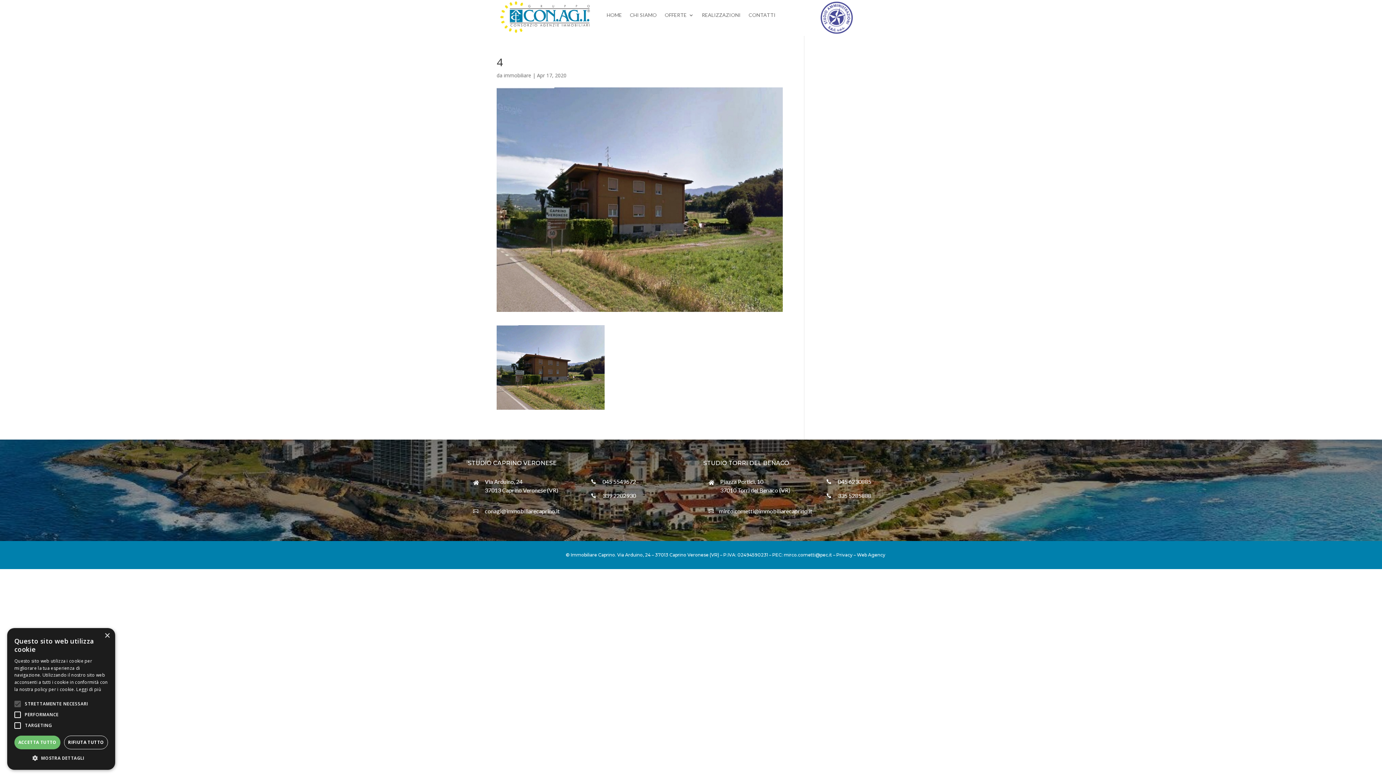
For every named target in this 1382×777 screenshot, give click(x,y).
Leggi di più (88, 689)
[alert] (61, 699)
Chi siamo (643, 15)
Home (614, 15)
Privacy (844, 555)
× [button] (107, 636)
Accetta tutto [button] (37, 742)
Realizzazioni (721, 15)
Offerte (676, 15)
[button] (61, 758)
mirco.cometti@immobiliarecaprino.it (765, 511)
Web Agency (871, 555)
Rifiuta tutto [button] (86, 742)
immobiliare (517, 75)
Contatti (762, 15)
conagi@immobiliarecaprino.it (522, 511)
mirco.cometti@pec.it (808, 555)
